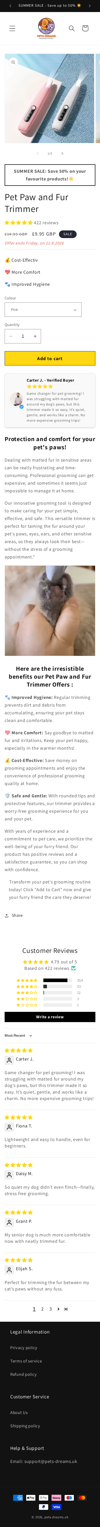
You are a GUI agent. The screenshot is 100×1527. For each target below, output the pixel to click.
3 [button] (50, 1309)
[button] (12, 28)
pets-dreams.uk (56, 1517)
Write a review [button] (50, 1017)
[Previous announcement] (10, 6)
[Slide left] (37, 153)
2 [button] (42, 1309)
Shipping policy (25, 1426)
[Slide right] (62, 153)
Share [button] (17, 915)
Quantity (12, 324)
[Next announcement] (89, 6)
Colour (10, 297)
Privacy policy (23, 1347)
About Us (19, 1412)
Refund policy (23, 1374)
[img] (19, 1050)
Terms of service (26, 1361)
